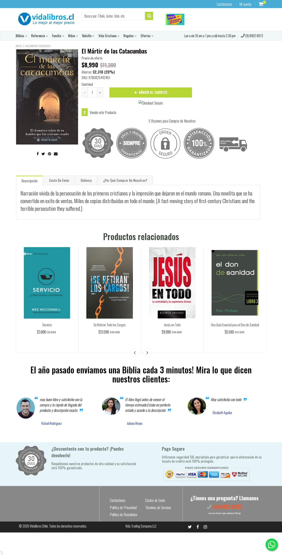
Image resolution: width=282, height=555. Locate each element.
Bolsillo (87, 35)
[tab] (29, 180)
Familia (57, 35)
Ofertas (146, 35)
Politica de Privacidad (123, 507)
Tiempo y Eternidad (47, 324)
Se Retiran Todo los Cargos (172, 324)
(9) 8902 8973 (254, 35)
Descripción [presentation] (29, 180)
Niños (72, 35)
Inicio (19, 46)
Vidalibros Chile (39, 526)
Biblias (20, 35)
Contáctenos (224, 4)
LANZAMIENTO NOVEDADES (38, 46)
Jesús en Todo (235, 324)
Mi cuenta (245, 4)
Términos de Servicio (158, 507)
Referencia (38, 35)
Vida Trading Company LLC (140, 526)
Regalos (128, 35)
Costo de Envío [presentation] (59, 180)
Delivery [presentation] (86, 180)
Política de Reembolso (123, 514)
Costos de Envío (155, 500)
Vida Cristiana (107, 35)
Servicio (109, 324)
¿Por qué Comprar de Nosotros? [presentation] (125, 180)
